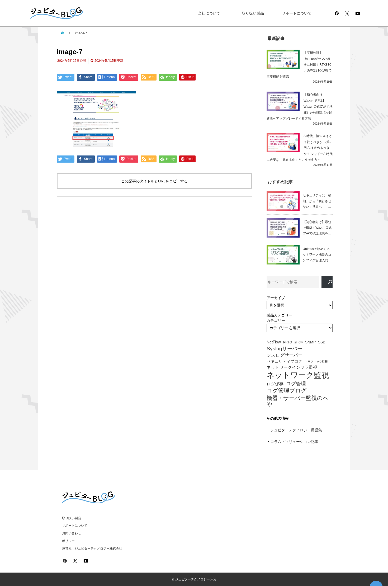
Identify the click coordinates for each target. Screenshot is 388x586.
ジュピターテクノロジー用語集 (296, 430)
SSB (321, 342)
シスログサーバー (284, 355)
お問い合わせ (71, 533)
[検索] (327, 282)
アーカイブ (276, 298)
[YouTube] (357, 13)
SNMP (310, 342)
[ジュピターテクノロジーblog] (51, 13)
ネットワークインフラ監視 (292, 367)
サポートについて (296, 13)
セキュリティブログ (284, 361)
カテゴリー (276, 320)
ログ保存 (275, 384)
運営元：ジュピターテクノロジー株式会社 (92, 548)
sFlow (298, 342)
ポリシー (68, 541)
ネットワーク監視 (298, 375)
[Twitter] (347, 13)
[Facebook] (336, 13)
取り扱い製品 (253, 13)
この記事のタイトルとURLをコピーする (154, 181)
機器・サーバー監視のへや (298, 401)
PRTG (287, 342)
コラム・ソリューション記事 (294, 442)
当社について (209, 13)
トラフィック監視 (316, 361)
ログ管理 (296, 383)
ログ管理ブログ (287, 391)
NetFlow (274, 342)
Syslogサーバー (284, 348)
